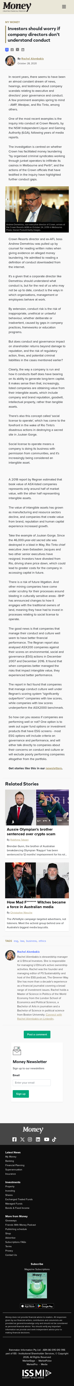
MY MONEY (12, 22)
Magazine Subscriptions (37, 1269)
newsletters (54, 768)
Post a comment (37, 1034)
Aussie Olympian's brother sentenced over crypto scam (31, 831)
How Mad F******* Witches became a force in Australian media (36, 904)
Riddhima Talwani (19, 839)
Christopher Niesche (21, 912)
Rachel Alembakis (32, 58)
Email (16, 1075)
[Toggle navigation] (64, 7)
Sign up (20, 1094)
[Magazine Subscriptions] (37, 1285)
